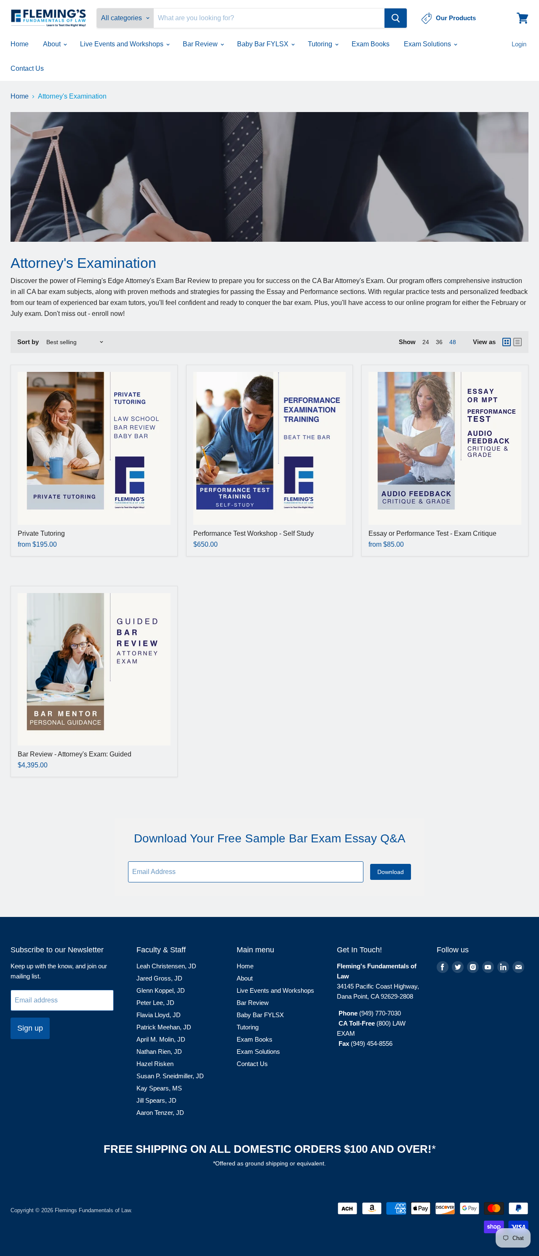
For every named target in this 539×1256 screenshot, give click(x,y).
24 (425, 342)
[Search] (395, 18)
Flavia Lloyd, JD (158, 1014)
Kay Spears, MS (159, 1088)
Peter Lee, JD (155, 1002)
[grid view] (506, 342)
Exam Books (371, 44)
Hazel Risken (154, 1063)
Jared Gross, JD (159, 978)
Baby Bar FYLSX (263, 44)
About (52, 44)
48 (452, 342)
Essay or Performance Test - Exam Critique (432, 533)
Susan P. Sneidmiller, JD (170, 1076)
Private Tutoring (41, 533)
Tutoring (321, 44)
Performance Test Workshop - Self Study (253, 533)
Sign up (30, 1028)
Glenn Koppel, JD (160, 990)
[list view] (517, 342)
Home (20, 44)
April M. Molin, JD (160, 1039)
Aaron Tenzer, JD (160, 1112)
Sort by (28, 341)
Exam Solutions (428, 44)
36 (439, 342)
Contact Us (27, 68)
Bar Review (201, 44)
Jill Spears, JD (156, 1100)
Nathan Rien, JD (159, 1051)
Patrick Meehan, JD (163, 1027)
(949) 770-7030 (380, 1013)
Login (519, 44)
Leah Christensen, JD (166, 966)
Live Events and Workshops (122, 44)
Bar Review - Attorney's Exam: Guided (74, 754)
